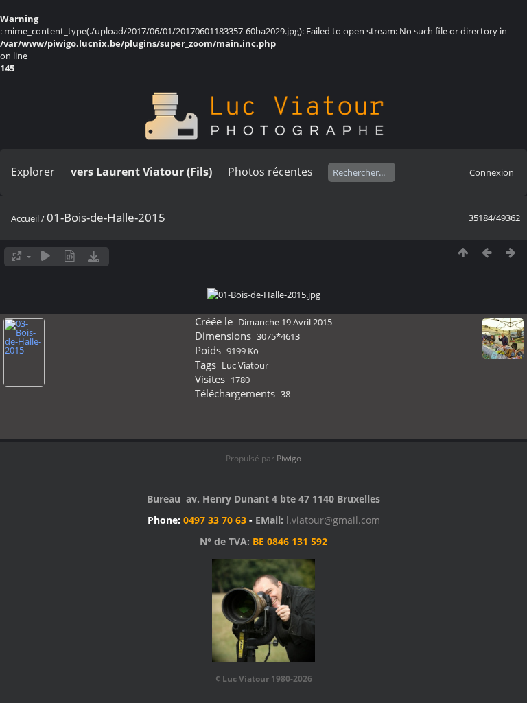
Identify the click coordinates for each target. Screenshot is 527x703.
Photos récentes (270, 171)
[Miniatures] (463, 253)
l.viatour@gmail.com (333, 520)
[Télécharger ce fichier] (94, 256)
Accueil (25, 218)
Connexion (491, 172)
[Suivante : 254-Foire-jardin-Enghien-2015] (511, 253)
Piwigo (289, 458)
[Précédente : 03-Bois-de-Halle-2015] (487, 253)
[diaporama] (46, 256)
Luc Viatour (245, 365)
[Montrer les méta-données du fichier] (70, 256)
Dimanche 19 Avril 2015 (285, 322)
